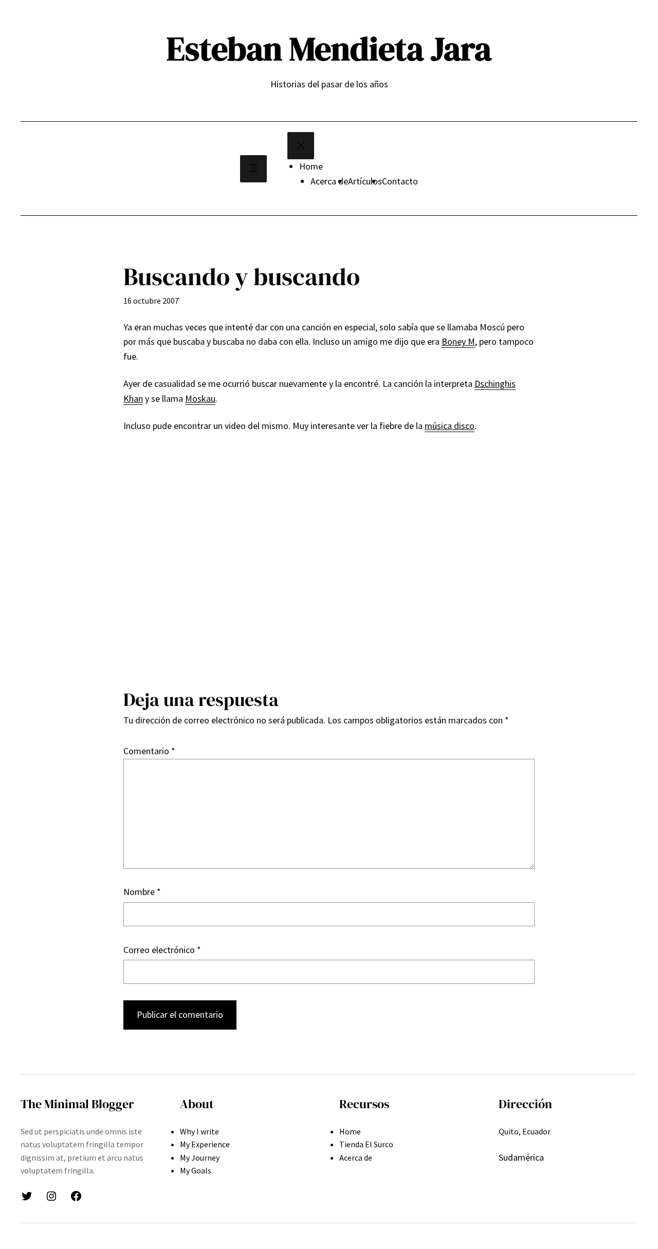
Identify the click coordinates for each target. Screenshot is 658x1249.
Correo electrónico (162, 950)
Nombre (142, 892)
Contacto (400, 181)
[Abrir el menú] (253, 168)
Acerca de (329, 181)
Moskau (200, 398)
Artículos (365, 181)
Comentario (149, 751)
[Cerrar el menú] (300, 145)
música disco (449, 426)
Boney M (458, 341)
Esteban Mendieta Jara (329, 48)
